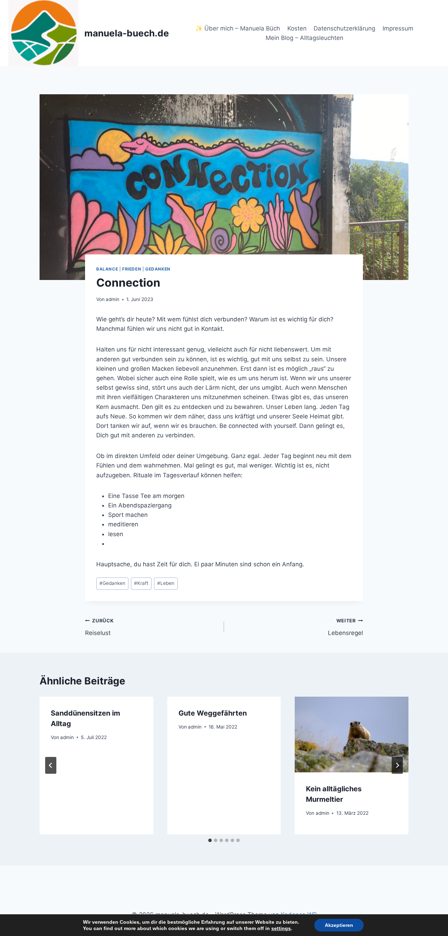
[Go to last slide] (50, 765)
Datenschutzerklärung (344, 28)
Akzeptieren (339, 925)
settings (281, 928)
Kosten (297, 28)
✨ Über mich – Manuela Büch (237, 28)
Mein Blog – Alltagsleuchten (304, 37)
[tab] (210, 840)
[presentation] (351, 734)
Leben (165, 583)
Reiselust (99, 627)
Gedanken (157, 269)
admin (112, 299)
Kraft (141, 583)
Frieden (131, 269)
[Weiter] (397, 765)
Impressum (398, 28)
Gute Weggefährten (212, 713)
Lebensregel (345, 627)
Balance (107, 269)
